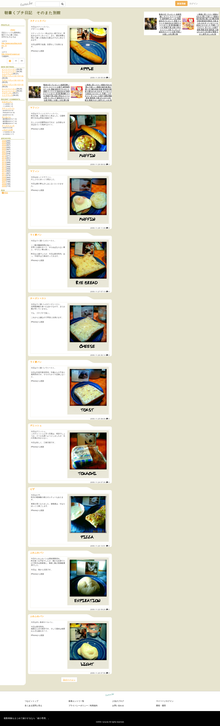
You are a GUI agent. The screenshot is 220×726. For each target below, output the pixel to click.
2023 (4, 147)
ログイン (193, 3)
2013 (4, 168)
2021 (4, 151)
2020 (4, 153)
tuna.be (109, 695)
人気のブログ (118, 701)
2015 (4, 164)
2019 (4, 156)
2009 (4, 177)
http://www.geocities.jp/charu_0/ (11, 44)
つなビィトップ (31, 701)
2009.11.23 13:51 (98, 546)
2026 (4, 140)
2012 (4, 170)
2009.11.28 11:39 (98, 228)
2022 (4, 149)
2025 (4, 143)
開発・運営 (161, 705)
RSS (6, 192)
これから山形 (7, 129)
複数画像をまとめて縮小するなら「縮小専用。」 (27, 718)
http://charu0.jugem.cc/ (10, 54)
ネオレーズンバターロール (12, 75)
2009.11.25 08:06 (98, 418)
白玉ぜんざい (7, 101)
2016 (4, 162)
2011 (4, 173)
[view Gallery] (10, 61)
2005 (4, 186)
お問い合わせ (118, 705)
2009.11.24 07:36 (98, 482)
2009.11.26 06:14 (98, 355)
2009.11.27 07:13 (98, 291)
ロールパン (6, 116)
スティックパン (8, 108)
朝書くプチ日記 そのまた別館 (32, 12)
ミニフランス (7, 73)
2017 (4, 160)
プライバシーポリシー (78, 705)
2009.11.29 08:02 (98, 164)
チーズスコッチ (8, 125)
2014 (4, 166)
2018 (4, 158)
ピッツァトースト (9, 69)
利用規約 (94, 705)
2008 (4, 179)
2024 (4, 145)
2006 (4, 184)
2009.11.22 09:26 (98, 609)
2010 (4, 175)
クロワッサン (7, 93)
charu (12, 29)
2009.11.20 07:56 (98, 673)
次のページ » (69, 679)
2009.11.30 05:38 (98, 77)
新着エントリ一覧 (76, 701)
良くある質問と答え (33, 705)
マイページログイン (165, 701)
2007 (4, 181)
